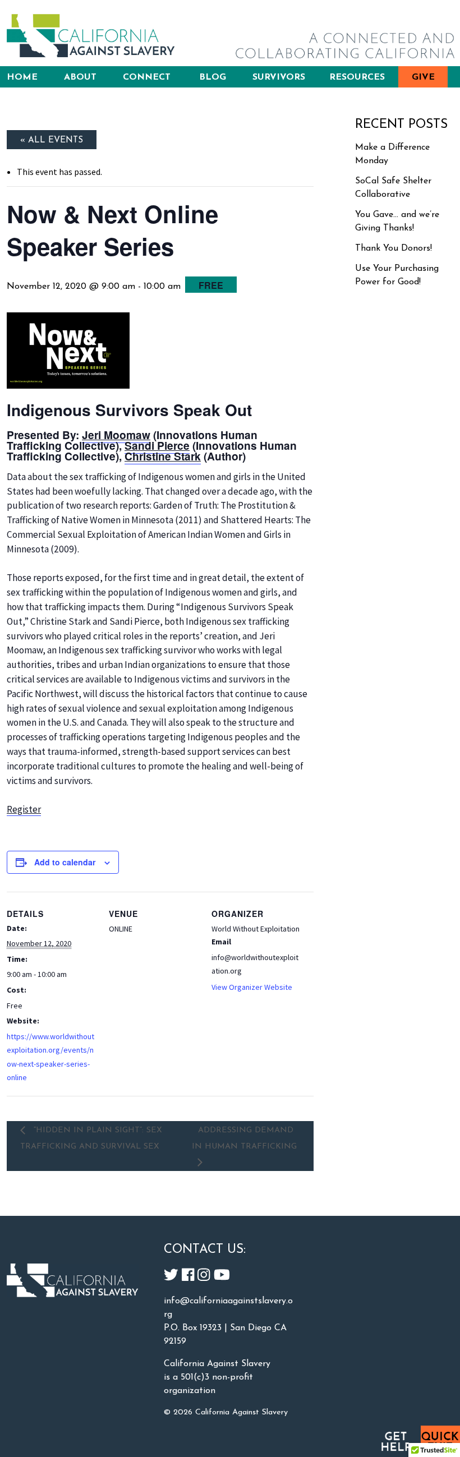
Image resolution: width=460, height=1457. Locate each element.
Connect (147, 77)
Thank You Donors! (393, 248)
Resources (357, 77)
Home (22, 77)
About (80, 77)
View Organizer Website (251, 987)
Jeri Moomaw (116, 434)
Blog (212, 77)
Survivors (278, 77)
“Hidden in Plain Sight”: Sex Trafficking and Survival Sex (91, 1138)
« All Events (51, 140)
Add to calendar (64, 862)
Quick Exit (440, 1441)
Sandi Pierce (157, 445)
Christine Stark (163, 456)
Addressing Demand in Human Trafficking (244, 1138)
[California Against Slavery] (91, 35)
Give (423, 77)
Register (24, 809)
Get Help (395, 1441)
